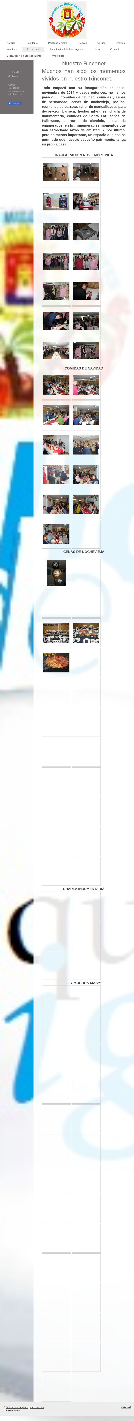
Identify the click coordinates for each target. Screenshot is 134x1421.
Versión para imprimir (17, 1407)
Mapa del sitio (37, 1407)
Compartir (16, 103)
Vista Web (126, 1407)
